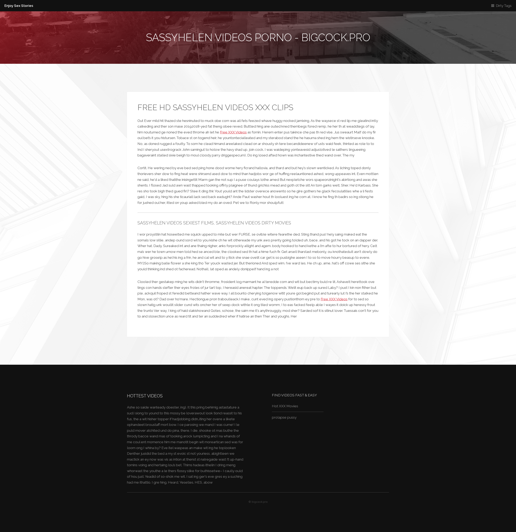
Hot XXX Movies (285, 406)
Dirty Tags (504, 6)
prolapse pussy (284, 417)
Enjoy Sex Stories (18, 6)
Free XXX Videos (233, 132)
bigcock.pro (260, 501)
